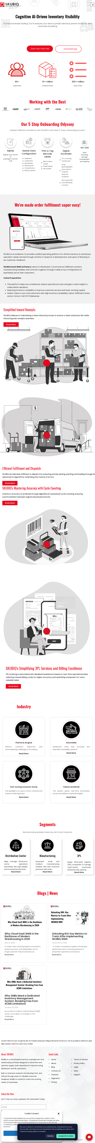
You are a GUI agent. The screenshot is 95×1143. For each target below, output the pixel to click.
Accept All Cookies (65, 1136)
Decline (50, 1136)
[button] (58, 1113)
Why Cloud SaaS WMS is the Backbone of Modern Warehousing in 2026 (22, 936)
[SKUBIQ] (10, 5)
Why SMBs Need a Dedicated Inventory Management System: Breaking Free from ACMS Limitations (22, 999)
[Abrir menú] (92, 5)
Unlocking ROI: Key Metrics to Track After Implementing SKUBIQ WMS (69, 936)
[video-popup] (46, 362)
